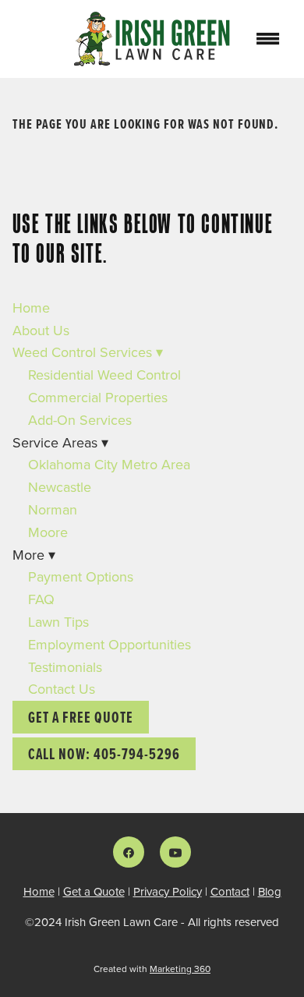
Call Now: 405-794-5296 (104, 754)
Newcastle (59, 487)
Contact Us (61, 688)
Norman (52, 509)
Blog (269, 891)
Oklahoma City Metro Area (109, 464)
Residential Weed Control (104, 374)
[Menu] (267, 39)
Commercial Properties (98, 397)
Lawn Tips (58, 621)
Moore (48, 532)
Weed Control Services (87, 352)
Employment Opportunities (109, 644)
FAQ (41, 599)
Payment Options (80, 576)
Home (31, 307)
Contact (229, 891)
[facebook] (128, 852)
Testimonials (65, 667)
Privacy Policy (167, 891)
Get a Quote (94, 891)
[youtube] (175, 852)
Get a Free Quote (80, 717)
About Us (40, 330)
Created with (152, 968)
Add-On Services (80, 420)
